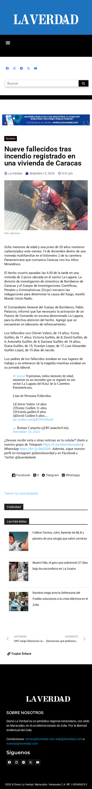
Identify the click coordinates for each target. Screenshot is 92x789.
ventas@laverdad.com (40, 739)
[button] (7, 42)
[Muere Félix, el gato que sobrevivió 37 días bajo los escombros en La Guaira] (20, 582)
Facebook (22, 475)
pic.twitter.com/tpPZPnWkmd (33, 419)
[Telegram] (21, 68)
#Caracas (19, 376)
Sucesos (10, 138)
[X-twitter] (28, 68)
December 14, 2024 (26, 431)
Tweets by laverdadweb (21, 493)
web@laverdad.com (69, 739)
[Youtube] (36, 68)
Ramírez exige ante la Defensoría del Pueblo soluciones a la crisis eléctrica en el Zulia (60, 598)
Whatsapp (72, 475)
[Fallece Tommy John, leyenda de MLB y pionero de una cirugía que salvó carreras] (20, 552)
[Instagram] (14, 68)
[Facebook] (7, 68)
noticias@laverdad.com (22, 743)
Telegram (52, 475)
